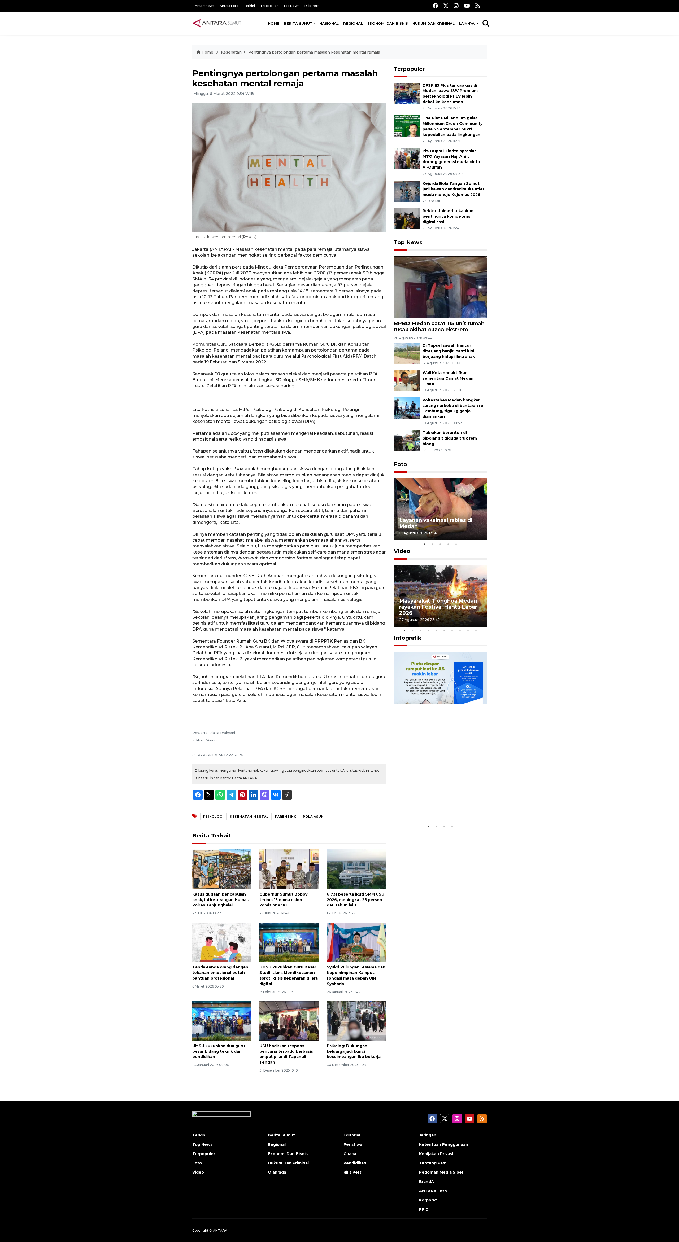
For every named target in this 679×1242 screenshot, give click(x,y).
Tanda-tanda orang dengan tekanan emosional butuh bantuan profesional (220, 973)
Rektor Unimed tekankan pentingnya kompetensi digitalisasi (448, 216)
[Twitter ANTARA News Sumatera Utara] (446, 5)
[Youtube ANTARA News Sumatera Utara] (467, 5)
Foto (400, 464)
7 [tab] (452, 630)
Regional (353, 23)
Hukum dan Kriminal (433, 23)
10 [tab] (476, 630)
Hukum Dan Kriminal (288, 1163)
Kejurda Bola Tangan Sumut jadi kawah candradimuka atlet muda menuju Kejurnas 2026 (454, 189)
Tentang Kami (433, 1163)
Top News (291, 6)
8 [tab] (460, 630)
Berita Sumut (298, 23)
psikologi (213, 816)
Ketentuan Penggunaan (443, 1144)
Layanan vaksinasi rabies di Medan (435, 523)
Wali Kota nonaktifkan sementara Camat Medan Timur (448, 378)
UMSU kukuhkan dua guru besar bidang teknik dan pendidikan (218, 1051)
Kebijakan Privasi (436, 1153)
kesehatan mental (249, 816)
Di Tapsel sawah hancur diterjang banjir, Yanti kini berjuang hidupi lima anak (449, 351)
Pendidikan (354, 1163)
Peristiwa (352, 1144)
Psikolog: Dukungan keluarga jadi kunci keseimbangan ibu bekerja (354, 1051)
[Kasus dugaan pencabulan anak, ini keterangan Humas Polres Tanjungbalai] (221, 868)
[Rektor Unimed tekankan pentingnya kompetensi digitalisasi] (407, 218)
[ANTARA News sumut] (218, 23)
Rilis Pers (311, 6)
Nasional (329, 23)
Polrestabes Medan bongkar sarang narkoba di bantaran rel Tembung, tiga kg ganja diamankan (453, 408)
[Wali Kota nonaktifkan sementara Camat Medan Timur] (407, 380)
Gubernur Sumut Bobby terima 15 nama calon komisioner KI (283, 900)
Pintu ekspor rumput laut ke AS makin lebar (436, 804)
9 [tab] (468, 630)
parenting (286, 816)
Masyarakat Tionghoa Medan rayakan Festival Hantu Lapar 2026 (438, 607)
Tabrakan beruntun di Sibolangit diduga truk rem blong (450, 438)
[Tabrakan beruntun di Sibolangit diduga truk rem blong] (407, 440)
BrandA (426, 1181)
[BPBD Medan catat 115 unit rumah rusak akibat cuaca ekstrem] (440, 286)
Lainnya (467, 23)
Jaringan (427, 1135)
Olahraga (277, 1172)
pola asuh (313, 816)
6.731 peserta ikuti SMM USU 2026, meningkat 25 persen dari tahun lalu (355, 900)
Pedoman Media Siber (441, 1172)
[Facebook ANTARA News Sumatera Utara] (435, 5)
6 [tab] (444, 630)
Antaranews (204, 6)
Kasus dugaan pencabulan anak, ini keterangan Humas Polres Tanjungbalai (220, 900)
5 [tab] (456, 544)
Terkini (249, 6)
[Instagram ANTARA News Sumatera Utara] (456, 5)
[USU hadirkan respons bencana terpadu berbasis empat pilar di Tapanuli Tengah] (289, 1020)
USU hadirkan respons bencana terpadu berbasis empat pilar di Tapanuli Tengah (286, 1054)
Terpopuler (269, 6)
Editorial (351, 1135)
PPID (424, 1209)
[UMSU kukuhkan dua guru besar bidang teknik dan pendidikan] (221, 1020)
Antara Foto (229, 6)
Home (273, 23)
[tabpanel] (440, 509)
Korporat (428, 1200)
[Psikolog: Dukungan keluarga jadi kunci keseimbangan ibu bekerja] (356, 1020)
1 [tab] (424, 544)
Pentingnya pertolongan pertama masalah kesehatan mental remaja (314, 52)
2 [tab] (432, 544)
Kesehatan (231, 52)
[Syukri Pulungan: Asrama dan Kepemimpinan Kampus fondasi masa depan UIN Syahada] (356, 941)
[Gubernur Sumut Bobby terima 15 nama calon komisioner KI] (289, 868)
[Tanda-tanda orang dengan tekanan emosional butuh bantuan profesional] (221, 941)
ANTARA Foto (433, 1190)
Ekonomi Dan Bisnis (387, 23)
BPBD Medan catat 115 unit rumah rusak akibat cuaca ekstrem (439, 326)
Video (402, 551)
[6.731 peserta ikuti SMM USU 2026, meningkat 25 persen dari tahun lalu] (356, 868)
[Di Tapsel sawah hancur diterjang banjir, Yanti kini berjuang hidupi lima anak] (407, 353)
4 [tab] (448, 544)
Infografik (407, 638)
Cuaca (349, 1153)
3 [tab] (440, 544)
